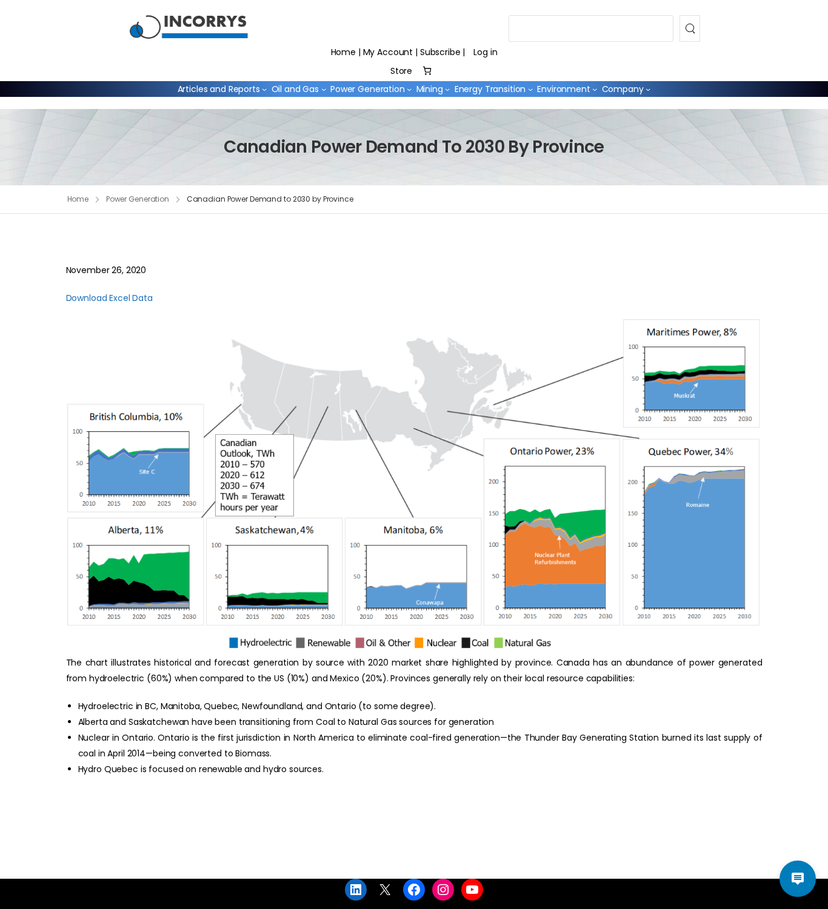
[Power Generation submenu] (409, 89)
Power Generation (137, 199)
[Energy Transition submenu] (530, 89)
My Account (388, 52)
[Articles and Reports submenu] (264, 89)
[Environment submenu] (594, 89)
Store (401, 71)
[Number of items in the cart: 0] (427, 70)
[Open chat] (798, 879)
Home (343, 52)
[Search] (689, 28)
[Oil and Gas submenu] (323, 89)
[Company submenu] (648, 89)
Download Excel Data (109, 298)
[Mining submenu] (447, 89)
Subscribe (440, 52)
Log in (485, 52)
